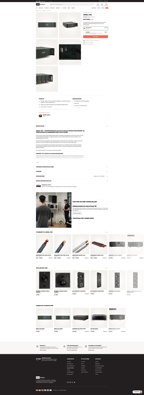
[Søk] (51, 4)
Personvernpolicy (70, 374)
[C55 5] (47, 79)
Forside (37, 10)
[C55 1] (47, 25)
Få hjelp (74, 186)
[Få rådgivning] (141, 391)
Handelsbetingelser (70, 372)
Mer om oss (51, 382)
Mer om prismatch (43, 350)
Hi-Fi (40, 10)
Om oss (82, 363)
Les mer (87, 24)
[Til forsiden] (40, 4)
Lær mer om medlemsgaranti (72, 350)
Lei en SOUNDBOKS (98, 367)
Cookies (96, 374)
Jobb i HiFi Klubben (84, 372)
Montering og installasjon (99, 365)
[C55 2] (70, 25)
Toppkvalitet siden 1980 (83, 213)
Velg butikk (87, 28)
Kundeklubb (83, 365)
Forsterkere (44, 10)
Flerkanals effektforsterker (87, 12)
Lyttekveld (83, 367)
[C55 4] (70, 52)
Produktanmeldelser (98, 372)
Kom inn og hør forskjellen (85, 204)
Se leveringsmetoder (99, 33)
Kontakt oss (69, 361)
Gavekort (96, 361)
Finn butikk (83, 361)
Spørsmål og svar (70, 363)
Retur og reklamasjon (70, 365)
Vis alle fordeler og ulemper (44, 112)
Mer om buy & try (91, 350)
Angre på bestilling (70, 367)
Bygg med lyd (97, 363)
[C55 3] (47, 52)
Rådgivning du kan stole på (84, 208)
